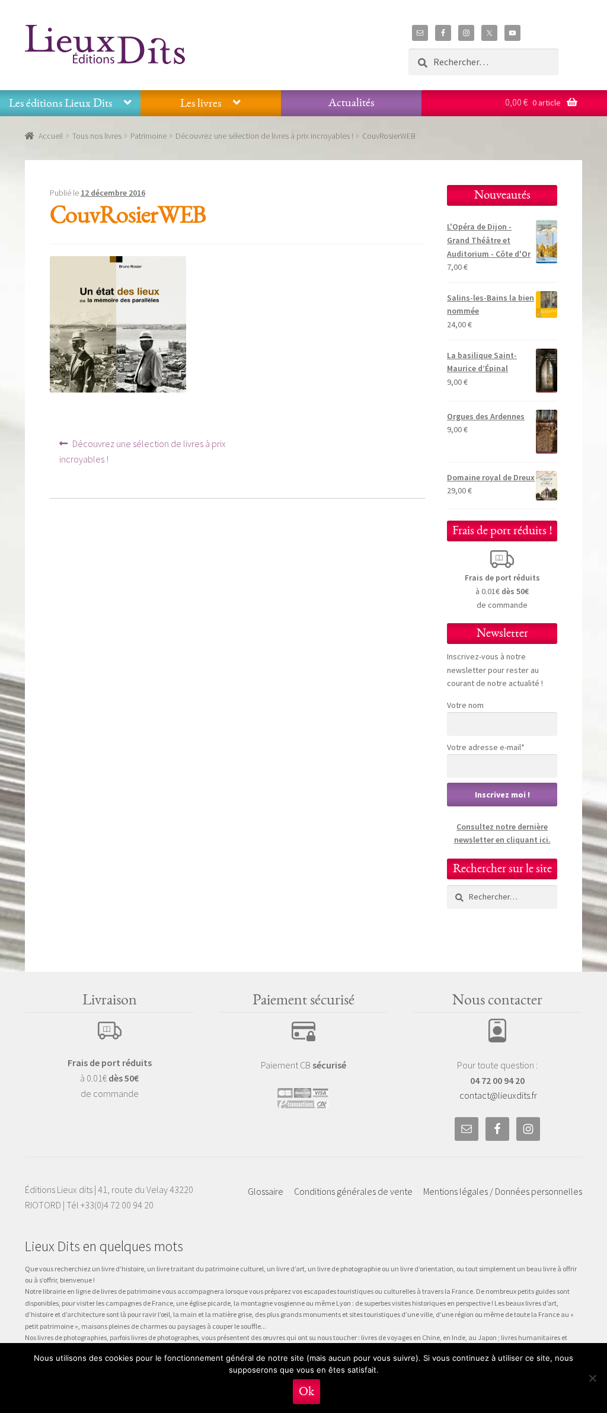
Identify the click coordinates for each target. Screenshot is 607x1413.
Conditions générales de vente (353, 1191)
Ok (306, 1391)
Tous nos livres (97, 135)
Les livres (200, 103)
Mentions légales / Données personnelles (502, 1191)
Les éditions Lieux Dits (60, 103)
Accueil (51, 135)
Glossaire (265, 1191)
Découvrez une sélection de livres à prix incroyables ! (264, 135)
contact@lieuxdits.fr (498, 1095)
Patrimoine (148, 135)
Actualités (351, 103)
